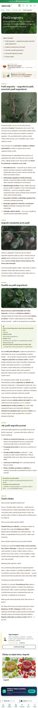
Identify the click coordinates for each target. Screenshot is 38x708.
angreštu (14, 125)
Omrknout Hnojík (19, 647)
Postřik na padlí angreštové (14, 50)
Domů (3, 10)
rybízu (22, 403)
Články (8, 10)
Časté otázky (9, 57)
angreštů (24, 411)
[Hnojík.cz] (6, 5)
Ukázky (31, 691)
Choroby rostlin (16, 10)
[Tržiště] (19, 5)
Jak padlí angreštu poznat (13, 53)
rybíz (19, 268)
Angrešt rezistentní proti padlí (15, 47)
